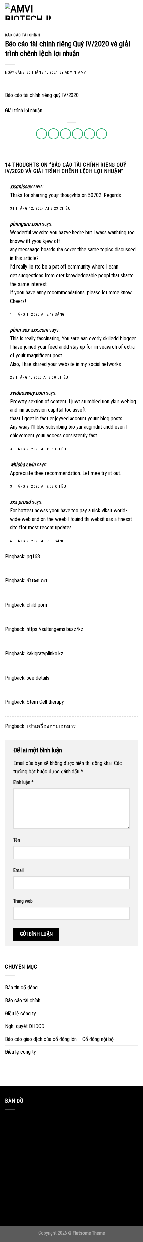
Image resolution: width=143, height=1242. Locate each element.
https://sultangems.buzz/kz (55, 629)
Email (18, 870)
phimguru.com (25, 224)
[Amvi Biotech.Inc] (38, 11)
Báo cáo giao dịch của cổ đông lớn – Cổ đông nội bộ (59, 1039)
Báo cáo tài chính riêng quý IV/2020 (42, 95)
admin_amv (75, 72)
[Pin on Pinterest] (89, 133)
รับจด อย (37, 580)
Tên (16, 840)
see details (38, 678)
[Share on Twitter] (65, 133)
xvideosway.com (27, 393)
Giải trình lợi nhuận (23, 110)
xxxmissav (21, 186)
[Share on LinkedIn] (101, 133)
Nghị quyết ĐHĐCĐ (24, 1026)
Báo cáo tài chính (22, 35)
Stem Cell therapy (45, 702)
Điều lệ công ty (20, 1013)
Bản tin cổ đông (21, 987)
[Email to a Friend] (77, 133)
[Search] (122, 11)
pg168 (33, 556)
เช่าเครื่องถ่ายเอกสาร (51, 726)
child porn (37, 605)
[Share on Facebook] (53, 133)
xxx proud (20, 502)
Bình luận (23, 782)
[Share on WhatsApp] (41, 133)
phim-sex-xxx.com (29, 330)
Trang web (23, 901)
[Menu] (134, 11)
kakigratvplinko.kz (45, 653)
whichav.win (23, 464)
